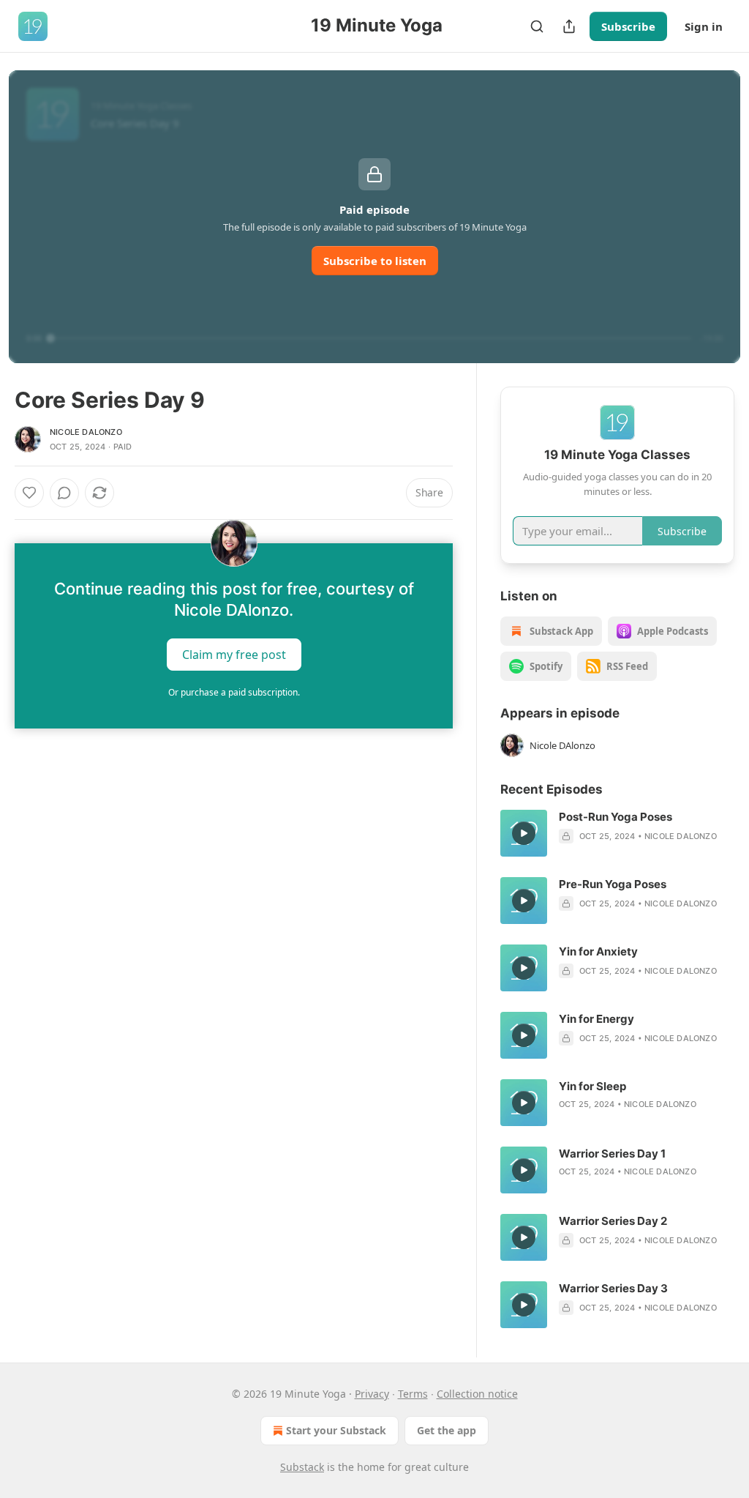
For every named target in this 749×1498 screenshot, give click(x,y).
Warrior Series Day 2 (613, 1221)
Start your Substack (336, 1430)
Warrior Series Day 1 (612, 1153)
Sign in (704, 26)
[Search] (537, 26)
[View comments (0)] (64, 492)
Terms (413, 1394)
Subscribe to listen (374, 260)
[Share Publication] (569, 26)
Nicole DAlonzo (86, 432)
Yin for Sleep (592, 1086)
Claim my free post (234, 654)
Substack (302, 1467)
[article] (617, 833)
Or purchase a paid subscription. (234, 692)
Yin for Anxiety (598, 951)
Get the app (446, 1430)
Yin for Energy (596, 1019)
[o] (523, 833)
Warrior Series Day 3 (613, 1288)
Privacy (372, 1394)
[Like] (29, 492)
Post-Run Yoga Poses (615, 817)
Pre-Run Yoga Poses (612, 884)
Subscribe (628, 26)
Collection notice (477, 1394)
